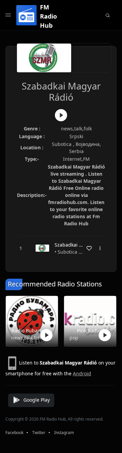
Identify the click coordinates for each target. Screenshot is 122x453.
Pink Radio (89, 330)
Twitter (38, 432)
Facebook (14, 432)
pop (73, 337)
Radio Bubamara (30, 330)
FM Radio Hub (48, 16)
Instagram (64, 432)
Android (82, 373)
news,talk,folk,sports (30, 337)
